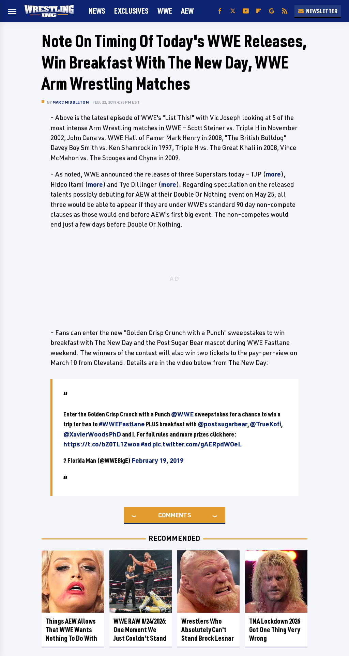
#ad (146, 444)
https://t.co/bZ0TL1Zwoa (101, 444)
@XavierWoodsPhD (92, 434)
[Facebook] (220, 11)
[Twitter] (233, 11)
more (273, 174)
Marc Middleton (70, 102)
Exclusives (131, 10)
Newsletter (321, 11)
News (97, 10)
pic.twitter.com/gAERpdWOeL (197, 444)
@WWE (182, 414)
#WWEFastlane (122, 424)
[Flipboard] (259, 11)
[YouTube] (246, 11)
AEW (187, 10)
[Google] (272, 11)
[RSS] (285, 11)
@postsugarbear (222, 424)
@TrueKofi (265, 424)
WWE (164, 10)
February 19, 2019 (157, 460)
